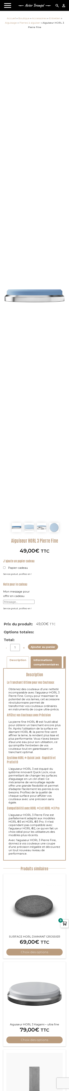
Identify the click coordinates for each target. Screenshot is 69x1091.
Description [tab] (18, 660)
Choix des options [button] (34, 952)
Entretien (54, 18)
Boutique (24, 18)
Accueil (11, 18)
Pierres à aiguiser (29, 22)
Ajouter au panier (43, 647)
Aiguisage (11, 22)
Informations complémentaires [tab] (46, 662)
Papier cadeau (18, 567)
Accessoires (39, 18)
